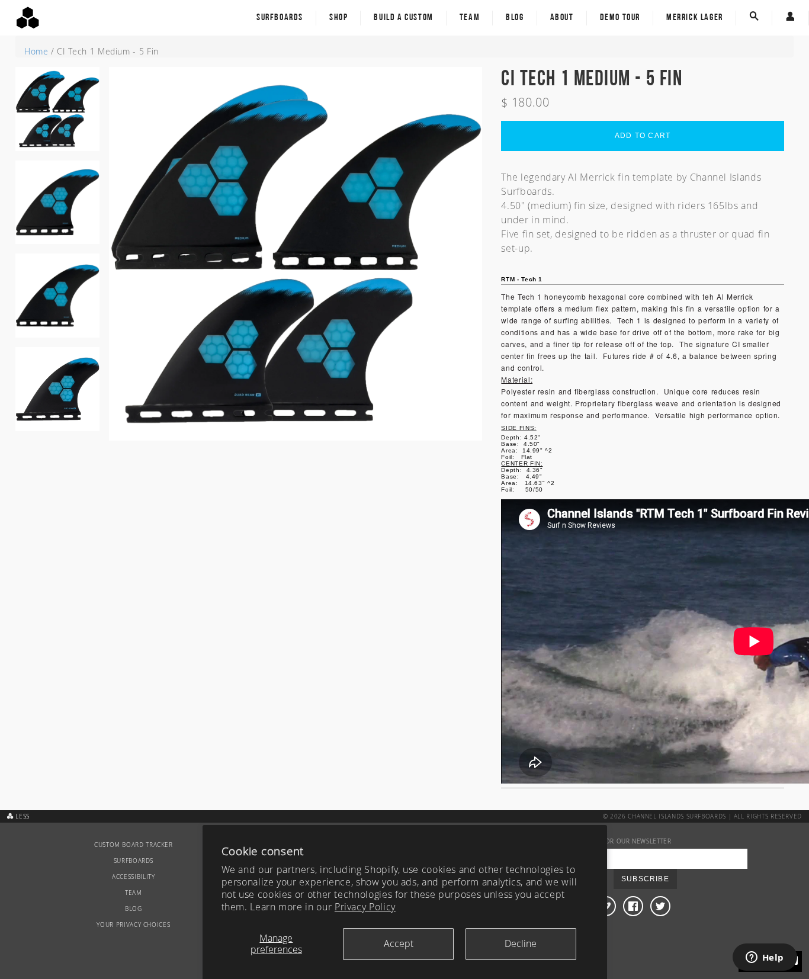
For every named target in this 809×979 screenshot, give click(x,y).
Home (36, 51)
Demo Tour (620, 18)
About (562, 18)
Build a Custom (403, 18)
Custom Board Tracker (133, 845)
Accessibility (133, 877)
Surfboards (279, 18)
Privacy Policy (365, 906)
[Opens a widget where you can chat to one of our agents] (764, 958)
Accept (398, 943)
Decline (521, 943)
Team (470, 18)
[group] (57, 114)
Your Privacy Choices (133, 925)
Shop (338, 18)
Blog (515, 18)
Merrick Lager (694, 18)
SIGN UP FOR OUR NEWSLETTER (623, 841)
